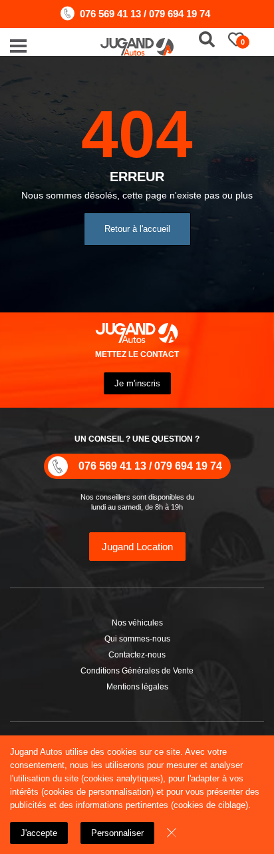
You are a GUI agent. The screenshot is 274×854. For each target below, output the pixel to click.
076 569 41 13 (110, 13)
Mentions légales (137, 686)
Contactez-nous (137, 654)
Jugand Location (137, 546)
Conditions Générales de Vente (137, 670)
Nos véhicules (137, 623)
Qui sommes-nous (137, 638)
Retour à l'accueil (137, 229)
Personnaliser (117, 833)
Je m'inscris (137, 383)
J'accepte (39, 833)
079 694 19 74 (179, 13)
